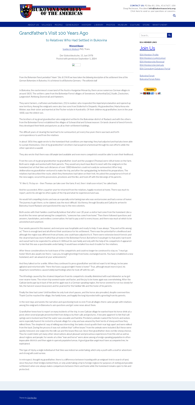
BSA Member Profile (149, 54)
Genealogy (72, 25)
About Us (33, 25)
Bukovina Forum (147, 75)
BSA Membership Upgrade (152, 65)
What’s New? (160, 25)
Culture (135, 25)
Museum (122, 25)
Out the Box (32, 398)
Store (146, 25)
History (86, 25)
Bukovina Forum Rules (150, 79)
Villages (47, 25)
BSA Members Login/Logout (153, 58)
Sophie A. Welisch (71, 49)
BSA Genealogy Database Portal (155, 68)
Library (98, 25)
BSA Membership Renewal (152, 61)
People (59, 25)
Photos (110, 25)
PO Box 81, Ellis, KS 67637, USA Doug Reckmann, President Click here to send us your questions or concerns (149, 8)
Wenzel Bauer (76, 45)
